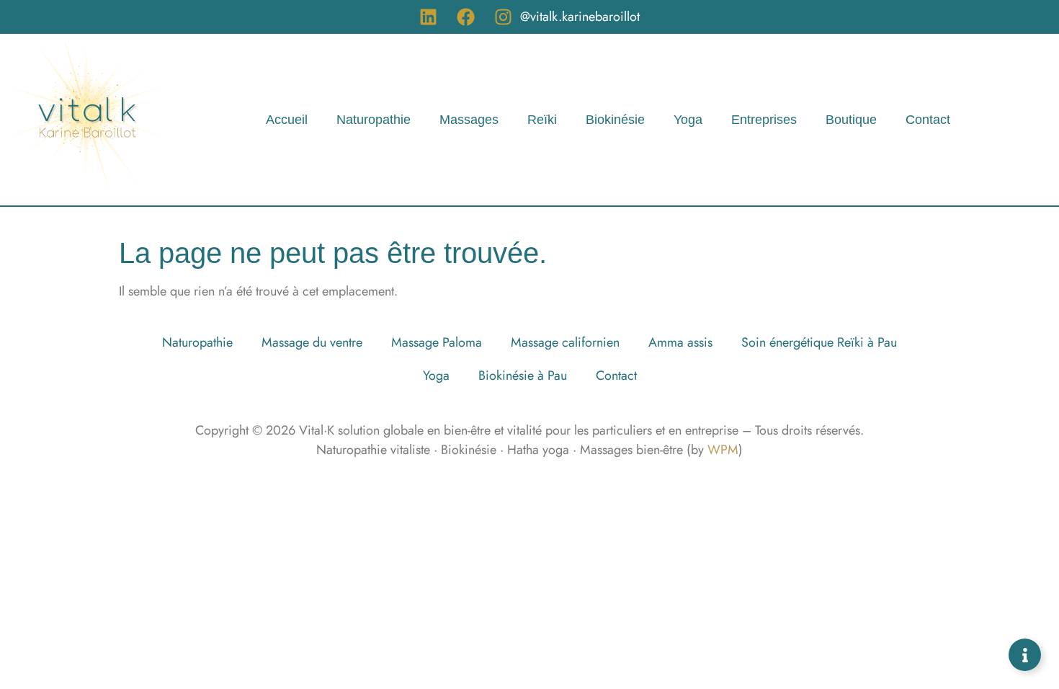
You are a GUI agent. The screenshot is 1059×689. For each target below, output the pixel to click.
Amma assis (680, 342)
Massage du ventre (312, 342)
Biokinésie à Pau (522, 375)
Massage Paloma (436, 342)
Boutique (851, 119)
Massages (469, 119)
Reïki (542, 119)
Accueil (287, 119)
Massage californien (565, 342)
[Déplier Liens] (1025, 655)
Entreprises (764, 119)
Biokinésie (615, 119)
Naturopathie (373, 119)
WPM (722, 449)
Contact (928, 119)
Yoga (688, 119)
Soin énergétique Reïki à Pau (819, 342)
